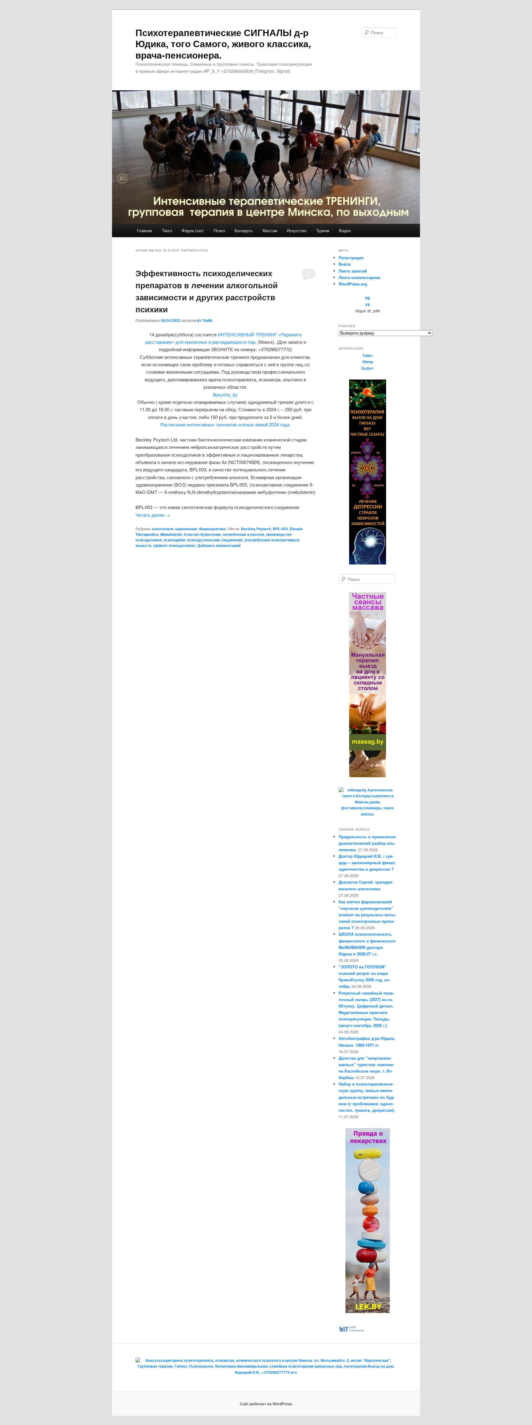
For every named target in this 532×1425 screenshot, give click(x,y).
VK (367, 304)
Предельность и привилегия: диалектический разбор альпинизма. (368, 843)
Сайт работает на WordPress (266, 1404)
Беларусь (244, 230)
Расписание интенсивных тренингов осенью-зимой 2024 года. (225, 424)
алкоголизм (162, 529)
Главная (144, 230)
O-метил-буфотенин (202, 534)
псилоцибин (174, 540)
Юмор (367, 361)
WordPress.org (353, 284)
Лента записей (353, 271)
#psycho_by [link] (225, 394)
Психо (219, 230)
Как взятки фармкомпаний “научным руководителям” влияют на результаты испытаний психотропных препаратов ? (367, 915)
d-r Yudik (204, 320)
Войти (345, 264)
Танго (167, 230)
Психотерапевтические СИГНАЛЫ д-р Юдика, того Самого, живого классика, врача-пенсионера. (223, 43)
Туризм (322, 230)
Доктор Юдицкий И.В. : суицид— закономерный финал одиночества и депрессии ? (367, 862)
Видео (345, 230)
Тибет (367, 355)
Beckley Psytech (256, 529)
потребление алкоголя (243, 534)
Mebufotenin (171, 534)
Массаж (270, 230)
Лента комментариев (359, 277)
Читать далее (152, 514)
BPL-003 (280, 529)
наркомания (186, 529)
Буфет (367, 368)
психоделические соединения (215, 540)
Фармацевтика (212, 529)
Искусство (296, 230)
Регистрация (351, 258)
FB (367, 298)
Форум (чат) (193, 230)
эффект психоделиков (174, 545)
